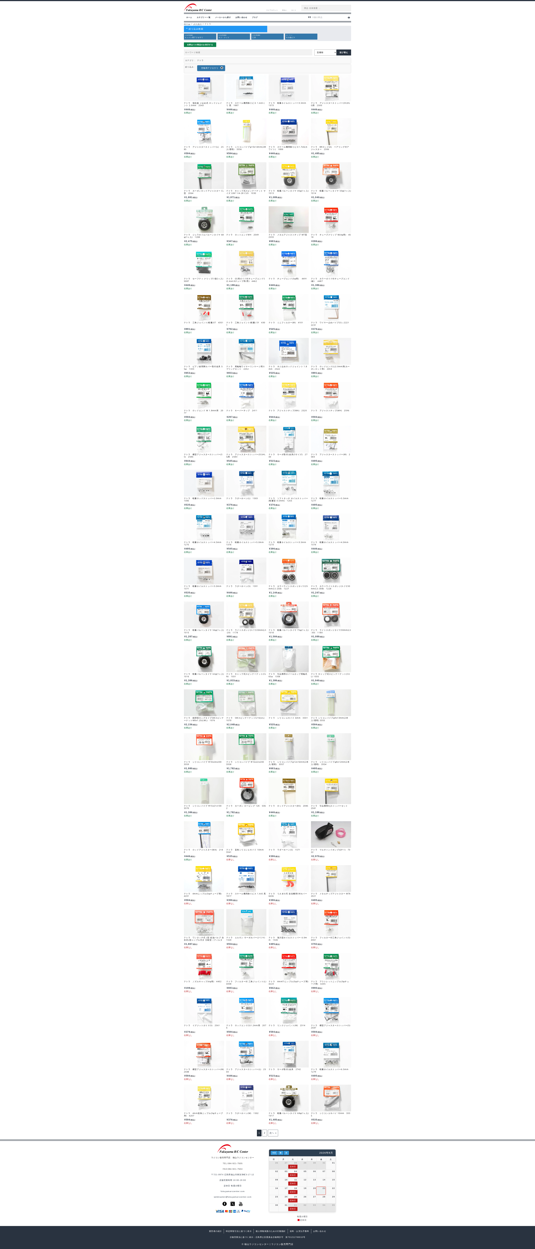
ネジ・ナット (223, 36)
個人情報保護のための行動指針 (271, 1231)
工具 (256, 36)
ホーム (189, 17)
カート (293, 10)
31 (324, 1163)
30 (314, 1163)
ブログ (255, 17)
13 (314, 1180)
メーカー (197, 24)
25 (295, 1197)
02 (276, 1171)
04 (295, 1171)
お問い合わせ (241, 17)
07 (324, 1171)
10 (286, 1180)
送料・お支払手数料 (299, 1231)
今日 (274, 1153)
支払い (284, 10)
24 (286, 1197)
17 (286, 1188)
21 (324, 1188)
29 (305, 1163)
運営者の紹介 (215, 1231)
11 (295, 1180)
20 (314, 1188)
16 (276, 1188)
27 (286, 1163)
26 (276, 1163)
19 (305, 1188)
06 (314, 1171)
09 (276, 1180)
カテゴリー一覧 (204, 17)
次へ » (273, 1133)
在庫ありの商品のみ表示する (200, 45)
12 (305, 1180)
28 (295, 1163)
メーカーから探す (223, 17)
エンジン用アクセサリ (194, 36)
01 (333, 1163)
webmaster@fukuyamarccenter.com (232, 1197)
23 (276, 1197)
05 (305, 1171)
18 (295, 1188)
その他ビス (290, 36)
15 (333, 1180)
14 (324, 1180)
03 (286, 1171)
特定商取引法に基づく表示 (239, 1231)
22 (333, 1188)
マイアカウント (272, 10)
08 (333, 1171)
